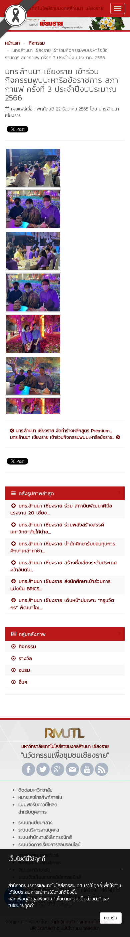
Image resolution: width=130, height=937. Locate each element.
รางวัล (24, 658)
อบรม (23, 670)
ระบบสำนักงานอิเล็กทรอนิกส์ (45, 837)
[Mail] (72, 769)
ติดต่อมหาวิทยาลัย (35, 790)
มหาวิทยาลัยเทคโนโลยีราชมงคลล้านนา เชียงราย (54, 8)
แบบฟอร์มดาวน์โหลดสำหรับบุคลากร (37, 808)
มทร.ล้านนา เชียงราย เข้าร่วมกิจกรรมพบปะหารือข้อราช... (63, 437)
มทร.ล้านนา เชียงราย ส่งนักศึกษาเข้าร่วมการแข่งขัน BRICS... (60, 584)
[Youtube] (87, 769)
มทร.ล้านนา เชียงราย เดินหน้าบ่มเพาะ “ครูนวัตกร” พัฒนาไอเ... (62, 603)
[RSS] (101, 769)
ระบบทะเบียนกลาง (35, 822)
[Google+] (57, 769)
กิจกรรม (26, 646)
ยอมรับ (110, 917)
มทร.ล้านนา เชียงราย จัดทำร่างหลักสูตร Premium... (63, 431)
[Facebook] (28, 769)
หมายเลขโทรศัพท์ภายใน (40, 797)
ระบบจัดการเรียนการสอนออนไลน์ (49, 844)
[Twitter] (43, 769)
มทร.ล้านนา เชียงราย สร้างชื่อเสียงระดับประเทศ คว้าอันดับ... (63, 566)
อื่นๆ (22, 682)
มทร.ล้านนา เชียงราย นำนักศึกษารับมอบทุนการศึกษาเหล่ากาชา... (62, 547)
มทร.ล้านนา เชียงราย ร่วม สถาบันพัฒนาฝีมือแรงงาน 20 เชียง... (61, 509)
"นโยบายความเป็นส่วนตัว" (77, 898)
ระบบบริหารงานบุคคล (38, 830)
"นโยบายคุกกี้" (21, 905)
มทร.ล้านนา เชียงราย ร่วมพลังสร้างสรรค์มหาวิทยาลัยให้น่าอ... (57, 528)
